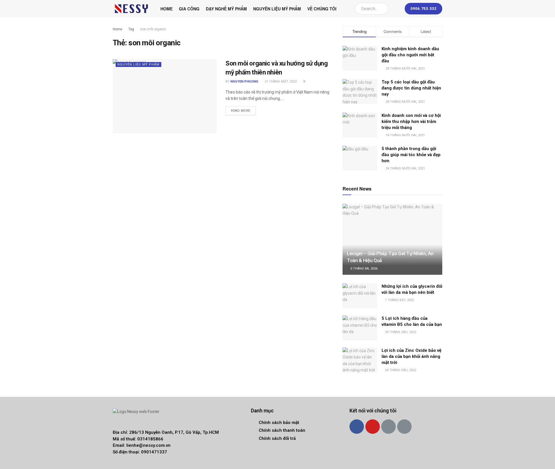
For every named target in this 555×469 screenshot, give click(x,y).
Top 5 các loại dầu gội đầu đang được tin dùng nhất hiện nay (411, 88)
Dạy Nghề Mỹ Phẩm (226, 9)
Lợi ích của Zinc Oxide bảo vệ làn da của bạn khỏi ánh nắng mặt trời (411, 356)
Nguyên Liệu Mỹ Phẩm (277, 9)
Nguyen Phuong (244, 81)
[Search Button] (382, 8)
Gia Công (189, 9)
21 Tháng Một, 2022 (280, 81)
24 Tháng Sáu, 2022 (400, 370)
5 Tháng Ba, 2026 (363, 268)
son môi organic (153, 29)
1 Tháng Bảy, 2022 (399, 300)
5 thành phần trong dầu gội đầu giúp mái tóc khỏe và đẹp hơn (411, 154)
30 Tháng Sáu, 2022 (400, 332)
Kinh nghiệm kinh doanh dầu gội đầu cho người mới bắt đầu (410, 54)
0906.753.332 (423, 8)
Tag (131, 29)
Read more (240, 111)
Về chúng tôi (321, 9)
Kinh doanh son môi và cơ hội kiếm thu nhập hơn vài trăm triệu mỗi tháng (411, 121)
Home (166, 9)
